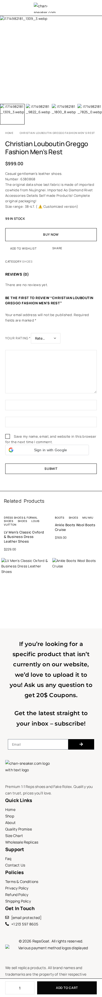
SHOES (27, 261)
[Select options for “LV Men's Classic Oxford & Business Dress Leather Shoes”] (46, 597)
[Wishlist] (88, 7)
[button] (47, 450)
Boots (59, 517)
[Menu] (8, 8)
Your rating (18, 338)
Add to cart (67, 988)
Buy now (51, 234)
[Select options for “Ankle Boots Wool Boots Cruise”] (97, 597)
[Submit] (81, 744)
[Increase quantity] (30, 988)
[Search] (81, 7)
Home (9, 133)
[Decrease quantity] (8, 988)
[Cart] (95, 7)
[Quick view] (4, 569)
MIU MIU (87, 517)
